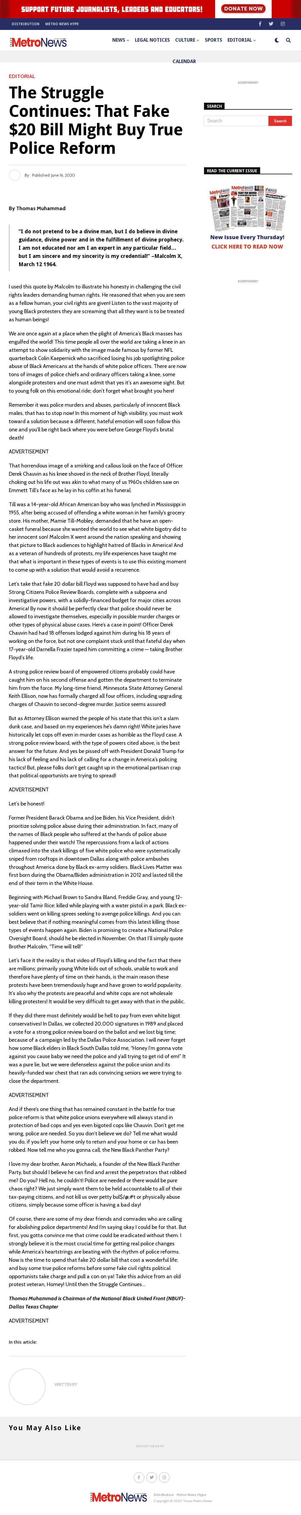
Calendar (184, 61)
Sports (213, 40)
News (118, 40)
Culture (185, 40)
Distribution (25, 24)
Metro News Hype (62, 24)
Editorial (240, 40)
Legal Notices (152, 40)
